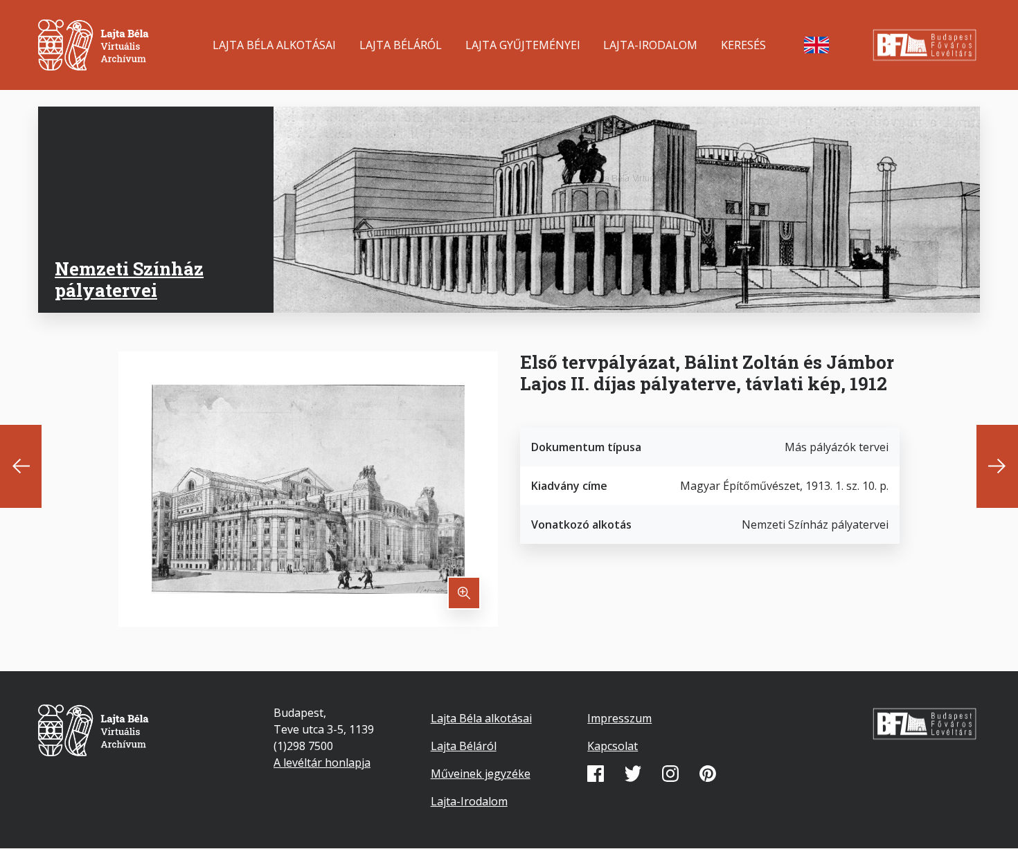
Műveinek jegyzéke (480, 773)
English (816, 45)
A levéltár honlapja (322, 762)
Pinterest (707, 773)
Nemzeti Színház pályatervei (129, 279)
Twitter (633, 773)
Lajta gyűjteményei (522, 45)
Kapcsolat (612, 746)
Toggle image (464, 593)
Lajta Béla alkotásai (274, 45)
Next (997, 466)
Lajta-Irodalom (650, 45)
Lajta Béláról (400, 45)
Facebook (595, 773)
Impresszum (619, 718)
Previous (21, 466)
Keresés (743, 45)
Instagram (670, 773)
